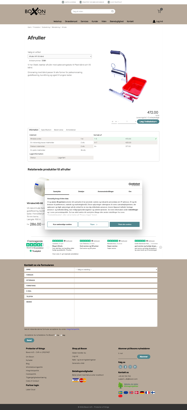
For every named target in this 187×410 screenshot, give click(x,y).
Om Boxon (30, 357)
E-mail (28, 291)
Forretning (30, 286)
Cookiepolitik (31, 374)
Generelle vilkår (78, 363)
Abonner (144, 356)
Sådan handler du (79, 353)
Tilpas (92, 224)
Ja (58, 335)
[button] (159, 11)
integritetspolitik (72, 329)
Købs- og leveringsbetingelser (84, 360)
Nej (64, 335)
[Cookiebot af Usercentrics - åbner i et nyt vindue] (130, 184)
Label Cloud (30, 390)
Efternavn (30, 280)
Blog (27, 364)
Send (29, 340)
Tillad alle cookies (124, 224)
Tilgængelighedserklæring (36, 377)
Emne (28, 269)
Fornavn (29, 275)
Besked (29, 302)
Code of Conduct (32, 381)
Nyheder (29, 360)
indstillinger (133, 210)
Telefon (29, 296)
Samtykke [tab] (57, 191)
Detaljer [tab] (81, 191)
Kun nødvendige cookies (62, 224)
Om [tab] (130, 191)
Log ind (75, 356)
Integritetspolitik (32, 371)
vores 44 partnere (59, 202)
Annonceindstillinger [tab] (106, 191)
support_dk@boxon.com (128, 379)
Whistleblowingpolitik (34, 367)
